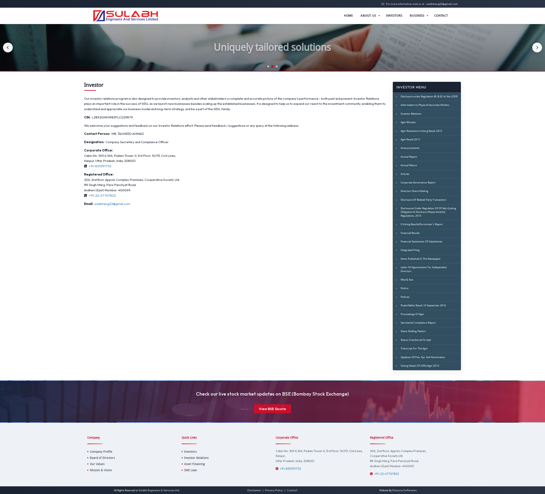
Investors (190, 451)
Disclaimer (254, 490)
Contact (292, 490)
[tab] (268, 66)
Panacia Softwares (404, 490)
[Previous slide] (8, 47)
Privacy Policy (274, 490)
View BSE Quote (272, 409)
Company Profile (101, 451)
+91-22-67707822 (102, 195)
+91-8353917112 (100, 166)
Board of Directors (102, 457)
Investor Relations (196, 457)
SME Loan (190, 470)
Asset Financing (194, 464)
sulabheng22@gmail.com (442, 4)
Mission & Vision (101, 470)
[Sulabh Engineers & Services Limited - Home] (125, 15)
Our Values (97, 464)
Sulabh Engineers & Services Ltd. (159, 490)
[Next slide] (537, 47)
